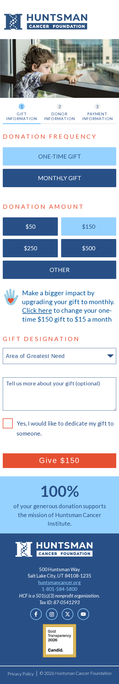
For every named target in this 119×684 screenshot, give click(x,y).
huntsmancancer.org (59, 582)
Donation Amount (43, 206)
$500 (78, 248)
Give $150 (59, 460)
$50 (19, 226)
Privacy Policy (20, 673)
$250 (20, 248)
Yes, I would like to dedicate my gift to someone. (65, 428)
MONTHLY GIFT (59, 177)
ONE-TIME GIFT (59, 156)
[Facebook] (36, 614)
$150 (78, 226)
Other (60, 269)
